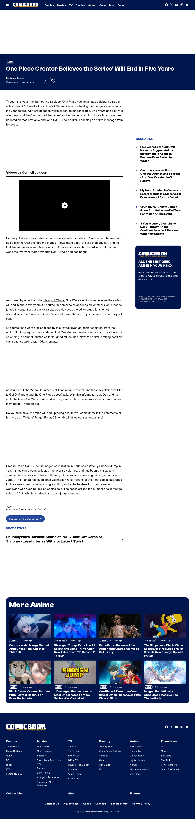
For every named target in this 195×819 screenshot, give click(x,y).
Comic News (12, 746)
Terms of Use (157, 298)
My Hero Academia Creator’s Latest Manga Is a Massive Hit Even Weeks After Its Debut (160, 194)
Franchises (169, 741)
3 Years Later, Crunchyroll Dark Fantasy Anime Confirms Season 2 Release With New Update (159, 229)
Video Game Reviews (110, 751)
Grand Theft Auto (170, 769)
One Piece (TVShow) (36, 509)
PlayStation (105, 764)
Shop (71, 793)
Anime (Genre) (13, 509)
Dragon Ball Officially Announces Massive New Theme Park (161, 695)
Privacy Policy (159, 301)
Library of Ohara (53, 300)
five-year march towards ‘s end (46, 252)
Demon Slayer (137, 755)
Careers (100, 803)
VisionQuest (74, 778)
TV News (72, 746)
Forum (122, 5)
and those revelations (99, 390)
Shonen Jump (108, 466)
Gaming (80, 5)
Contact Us (52, 803)
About (87, 803)
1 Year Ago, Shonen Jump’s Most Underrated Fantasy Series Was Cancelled (73, 695)
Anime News (136, 746)
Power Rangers (169, 764)
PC (100, 769)
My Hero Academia (139, 769)
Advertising (71, 803)
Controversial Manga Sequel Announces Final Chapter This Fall (29, 649)
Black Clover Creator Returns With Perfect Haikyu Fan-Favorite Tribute (29, 695)
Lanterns (72, 769)
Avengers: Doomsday (48, 777)
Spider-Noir (74, 755)
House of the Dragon (78, 764)
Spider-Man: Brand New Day (49, 762)
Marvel (9, 755)
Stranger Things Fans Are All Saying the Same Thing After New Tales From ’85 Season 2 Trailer (74, 650)
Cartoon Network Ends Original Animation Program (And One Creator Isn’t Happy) (160, 176)
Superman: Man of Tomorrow (46, 783)
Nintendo (103, 755)
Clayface (41, 768)
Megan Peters (16, 77)
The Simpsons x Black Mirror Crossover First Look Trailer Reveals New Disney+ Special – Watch (165, 650)
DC (7, 760)
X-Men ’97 (73, 760)
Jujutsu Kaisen (137, 760)
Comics (49, 5)
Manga (23, 509)
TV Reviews (74, 751)
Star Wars (166, 755)
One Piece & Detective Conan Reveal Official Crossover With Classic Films (120, 695)
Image (9, 764)
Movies (61, 5)
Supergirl (41, 755)
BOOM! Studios (14, 773)
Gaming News (106, 746)
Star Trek (165, 760)
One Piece (69, 101)
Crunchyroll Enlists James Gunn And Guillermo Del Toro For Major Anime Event (160, 210)
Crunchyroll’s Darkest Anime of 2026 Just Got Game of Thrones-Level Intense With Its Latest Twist (54, 539)
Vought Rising (75, 773)
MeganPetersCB (46, 417)
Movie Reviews (44, 751)
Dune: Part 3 (43, 772)
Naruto (133, 764)
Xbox (101, 760)
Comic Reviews (14, 751)
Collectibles (107, 5)
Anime (92, 5)
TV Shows (60, 640)
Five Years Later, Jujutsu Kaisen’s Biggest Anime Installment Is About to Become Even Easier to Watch (157, 154)
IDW (8, 769)
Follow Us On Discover (24, 518)
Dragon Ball (136, 751)
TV (71, 5)
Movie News (43, 746)
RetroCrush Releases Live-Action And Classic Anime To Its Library (119, 649)
